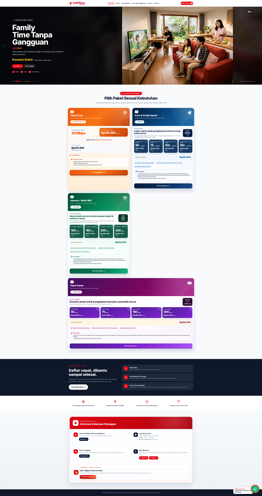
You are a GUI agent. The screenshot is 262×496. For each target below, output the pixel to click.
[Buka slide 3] (15, 81)
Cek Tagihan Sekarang (87, 476)
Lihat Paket (17, 62)
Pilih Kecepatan (162, 186)
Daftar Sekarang (186, 3)
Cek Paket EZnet (97, 172)
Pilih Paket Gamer (130, 346)
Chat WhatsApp (77, 387)
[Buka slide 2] (14, 81)
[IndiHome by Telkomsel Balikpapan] (79, 3)
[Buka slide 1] (12, 81)
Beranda (111, 3)
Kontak (156, 3)
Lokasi (150, 3)
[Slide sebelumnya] (4, 45)
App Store (144, 457)
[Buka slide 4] (18, 81)
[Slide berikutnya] (257, 45)
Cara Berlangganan (139, 3)
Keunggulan (126, 3)
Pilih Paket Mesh (97, 271)
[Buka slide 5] (21, 81)
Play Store (154, 457)
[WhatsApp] (255, 489)
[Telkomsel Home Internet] (70, 3)
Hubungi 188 (83, 456)
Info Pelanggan (29, 62)
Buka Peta (83, 439)
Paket (118, 3)
